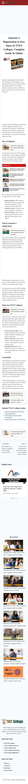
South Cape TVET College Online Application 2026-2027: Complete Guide (12, 488)
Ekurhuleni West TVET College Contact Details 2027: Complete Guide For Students (14, 643)
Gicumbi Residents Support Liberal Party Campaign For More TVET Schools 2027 (18, 232)
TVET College (8, 493)
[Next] (24, 482)
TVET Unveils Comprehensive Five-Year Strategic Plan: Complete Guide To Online (21, 449)
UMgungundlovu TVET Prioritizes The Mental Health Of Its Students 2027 (17, 311)
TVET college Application (11, 752)
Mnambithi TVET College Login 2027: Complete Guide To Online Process (17, 147)
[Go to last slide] (4, 482)
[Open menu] (25, 3)
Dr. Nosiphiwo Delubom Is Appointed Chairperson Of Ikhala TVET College (18, 433)
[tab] (11, 498)
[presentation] (14, 475)
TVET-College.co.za (8, 727)
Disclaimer (7, 768)
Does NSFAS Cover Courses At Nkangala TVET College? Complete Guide (7, 448)
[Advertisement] (14, 20)
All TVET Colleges (9, 743)
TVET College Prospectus (11, 745)
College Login (10, 748)
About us (6, 763)
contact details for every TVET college (15, 419)
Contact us (7, 765)
